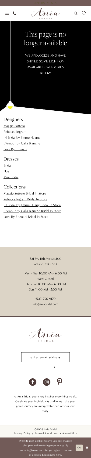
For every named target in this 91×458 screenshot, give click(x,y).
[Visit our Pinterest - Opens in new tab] (60, 382)
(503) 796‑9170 (45, 299)
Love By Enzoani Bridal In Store (26, 217)
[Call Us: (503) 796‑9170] (14, 13)
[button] (7, 13)
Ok (79, 447)
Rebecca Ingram (15, 132)
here (58, 454)
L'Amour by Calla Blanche (22, 143)
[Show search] (76, 13)
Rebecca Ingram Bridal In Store (25, 199)
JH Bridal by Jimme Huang (22, 138)
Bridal (7, 165)
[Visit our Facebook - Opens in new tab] (33, 382)
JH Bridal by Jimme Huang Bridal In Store (32, 205)
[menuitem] (45, 3)
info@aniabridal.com (45, 304)
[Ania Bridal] (45, 13)
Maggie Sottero (14, 126)
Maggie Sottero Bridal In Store (25, 193)
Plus (6, 171)
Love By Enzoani (15, 149)
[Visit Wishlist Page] (84, 13)
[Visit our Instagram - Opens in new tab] (47, 382)
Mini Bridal (11, 177)
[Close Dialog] (87, 447)
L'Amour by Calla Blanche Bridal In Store (32, 211)
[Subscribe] (45, 367)
